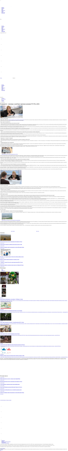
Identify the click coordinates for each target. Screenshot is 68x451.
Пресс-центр (3, 31)
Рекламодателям (4, 442)
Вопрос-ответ (3, 12)
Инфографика (3, 10)
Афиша (2, 11)
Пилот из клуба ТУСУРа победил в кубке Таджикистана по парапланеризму (11, 220)
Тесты (2, 30)
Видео (2, 28)
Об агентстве (3, 440)
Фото (2, 9)
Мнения (3, 8)
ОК (0, 450)
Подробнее (1, 449)
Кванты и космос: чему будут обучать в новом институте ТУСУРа (10, 154)
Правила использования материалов (6, 441)
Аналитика (3, 26)
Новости (3, 7)
